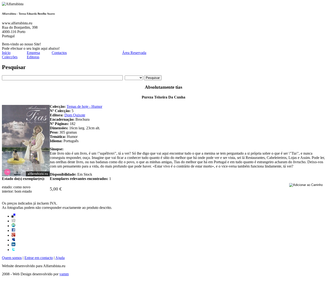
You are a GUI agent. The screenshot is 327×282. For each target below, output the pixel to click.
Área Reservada (134, 53)
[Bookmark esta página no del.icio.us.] (13, 216)
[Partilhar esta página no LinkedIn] (13, 245)
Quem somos (12, 258)
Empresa (33, 53)
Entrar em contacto (38, 258)
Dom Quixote (74, 115)
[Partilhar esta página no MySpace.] (13, 240)
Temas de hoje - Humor (84, 106)
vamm (64, 274)
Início (6, 53)
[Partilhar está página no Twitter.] (13, 250)
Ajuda (60, 258)
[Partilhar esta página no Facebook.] (13, 230)
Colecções (9, 57)
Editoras (33, 57)
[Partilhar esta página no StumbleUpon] (13, 226)
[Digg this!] (13, 221)
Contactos (59, 53)
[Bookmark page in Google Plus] (13, 235)
